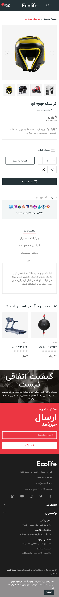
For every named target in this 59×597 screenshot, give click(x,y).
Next (7, 53)
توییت (41, 197)
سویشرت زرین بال (48, 346)
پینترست (37, 197)
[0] (5, 5)
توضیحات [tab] (29, 230)
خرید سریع (27, 182)
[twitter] (40, 496)
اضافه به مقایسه (44, 169)
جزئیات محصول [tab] (29, 238)
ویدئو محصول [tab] (29, 253)
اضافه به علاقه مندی (53, 169)
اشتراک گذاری (46, 197)
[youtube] (22, 496)
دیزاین (25, 342)
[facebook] (50, 496)
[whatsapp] (12, 496)
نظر (29, 260)
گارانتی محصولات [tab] (29, 245)
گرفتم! (49, 592)
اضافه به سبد (20, 161)
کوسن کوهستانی (20, 346)
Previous (52, 53)
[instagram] (31, 496)
